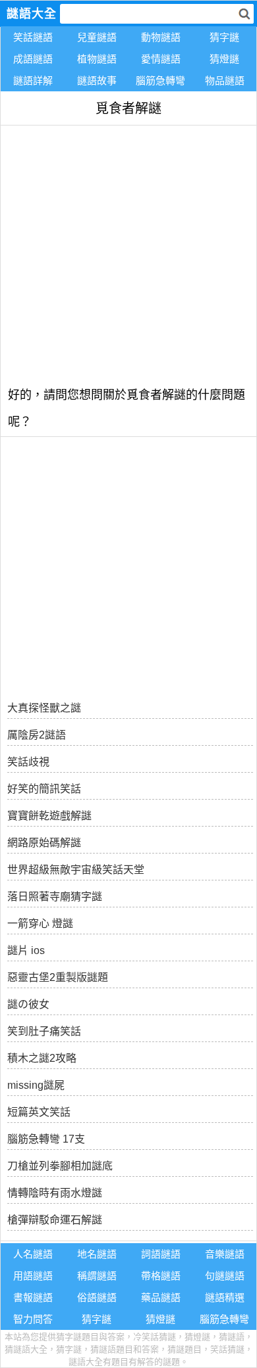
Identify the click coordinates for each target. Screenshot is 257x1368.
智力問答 (33, 1319)
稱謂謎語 (97, 1275)
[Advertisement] (128, 253)
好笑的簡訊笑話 (44, 788)
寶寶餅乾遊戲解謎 (49, 815)
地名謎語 (97, 1254)
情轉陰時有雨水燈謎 (54, 1192)
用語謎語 (33, 1275)
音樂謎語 (224, 1254)
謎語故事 (97, 80)
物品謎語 (224, 80)
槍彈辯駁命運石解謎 (54, 1219)
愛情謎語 (161, 58)
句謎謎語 (224, 1275)
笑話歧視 (28, 761)
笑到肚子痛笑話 (44, 1031)
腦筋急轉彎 (160, 80)
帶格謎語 (161, 1275)
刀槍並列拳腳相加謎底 (60, 1166)
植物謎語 (97, 58)
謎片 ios (26, 950)
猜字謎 (224, 37)
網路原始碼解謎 (44, 842)
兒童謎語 (97, 37)
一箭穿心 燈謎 (40, 923)
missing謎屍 (36, 1085)
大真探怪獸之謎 (44, 708)
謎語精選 (224, 1297)
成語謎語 (33, 58)
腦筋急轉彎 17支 (46, 1139)
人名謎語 (33, 1254)
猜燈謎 (224, 58)
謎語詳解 (33, 80)
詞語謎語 (161, 1254)
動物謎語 (161, 37)
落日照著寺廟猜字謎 (54, 896)
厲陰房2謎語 (36, 735)
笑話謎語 (33, 37)
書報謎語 (33, 1297)
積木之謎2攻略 (41, 1058)
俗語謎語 (97, 1297)
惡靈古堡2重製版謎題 (57, 977)
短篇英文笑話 (39, 1112)
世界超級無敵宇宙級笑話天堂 (75, 869)
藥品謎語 (161, 1297)
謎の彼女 (28, 1004)
